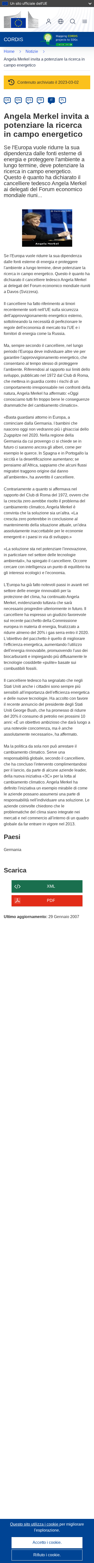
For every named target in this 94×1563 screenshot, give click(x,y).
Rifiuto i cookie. (47, 1555)
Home (9, 51)
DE (7, 100)
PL (62, 100)
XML (51, 886)
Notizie (32, 51)
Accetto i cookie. (47, 1542)
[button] (60, 21)
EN (18, 100)
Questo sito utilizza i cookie (34, 1524)
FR (40, 100)
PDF (51, 900)
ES (29, 100)
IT (51, 100)
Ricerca (72, 21)
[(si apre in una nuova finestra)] (21, 19)
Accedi (48, 21)
